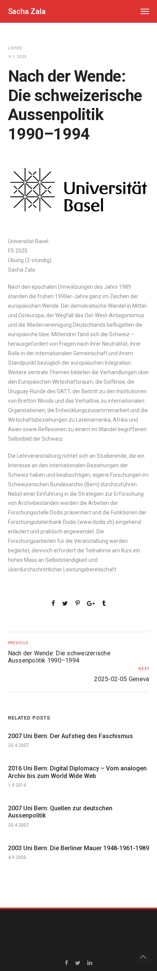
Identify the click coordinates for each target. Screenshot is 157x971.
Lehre (15, 48)
